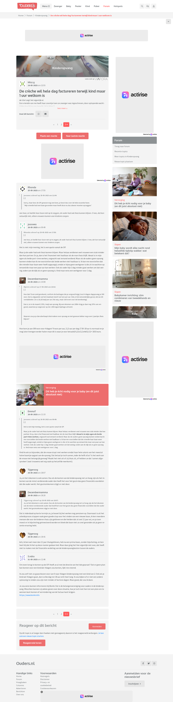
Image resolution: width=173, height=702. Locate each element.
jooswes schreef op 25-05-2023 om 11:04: (40, 195)
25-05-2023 (32, 190)
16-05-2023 (32, 85)
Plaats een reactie (48, 136)
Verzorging (51, 387)
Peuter (78, 6)
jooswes (32, 224)
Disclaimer (45, 679)
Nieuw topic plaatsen (123, 161)
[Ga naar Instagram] (154, 663)
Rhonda (32, 187)
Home (21, 15)
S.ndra (31, 556)
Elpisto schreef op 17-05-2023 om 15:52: (40, 287)
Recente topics (121, 151)
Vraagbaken (21, 682)
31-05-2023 (32, 559)
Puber (96, 6)
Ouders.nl (25, 663)
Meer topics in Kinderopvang (126, 156)
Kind (87, 6)
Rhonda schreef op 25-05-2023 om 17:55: (40, 232)
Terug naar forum (122, 146)
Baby (68, 6)
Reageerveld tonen (32, 643)
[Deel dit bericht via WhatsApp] (38, 114)
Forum (106, 6)
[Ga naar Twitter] (148, 663)
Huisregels (45, 676)
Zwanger (58, 6)
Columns (20, 685)
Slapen (117, 244)
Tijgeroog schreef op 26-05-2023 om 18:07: (41, 500)
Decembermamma (38, 278)
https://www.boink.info (29, 595)
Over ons (20, 694)
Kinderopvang (41, 15)
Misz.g (31, 82)
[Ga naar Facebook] (143, 663)
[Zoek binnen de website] (142, 6)
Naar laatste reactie (75, 136)
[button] (62, 108)
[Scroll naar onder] (168, 21)
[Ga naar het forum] (147, 6)
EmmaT (32, 411)
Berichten (20, 691)
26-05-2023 (32, 227)
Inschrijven (133, 684)
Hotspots (118, 6)
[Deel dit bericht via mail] (45, 114)
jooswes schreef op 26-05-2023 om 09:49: (40, 419)
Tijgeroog (33, 469)
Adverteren (21, 688)
